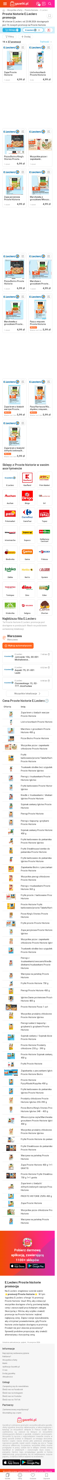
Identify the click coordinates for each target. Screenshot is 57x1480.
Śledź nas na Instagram (12, 1393)
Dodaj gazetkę (8, 1373)
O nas (4, 1370)
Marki (4, 1363)
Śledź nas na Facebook (12, 1389)
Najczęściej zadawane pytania (15, 1353)
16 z (11, 41)
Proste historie (31, 10)
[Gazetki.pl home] (19, 4)
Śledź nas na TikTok (11, 1400)
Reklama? (6, 1356)
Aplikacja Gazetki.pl (11, 1367)
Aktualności (7, 1377)
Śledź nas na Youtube (11, 1396)
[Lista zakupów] (43, 3)
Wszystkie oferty (14, 10)
